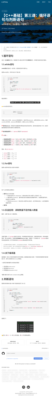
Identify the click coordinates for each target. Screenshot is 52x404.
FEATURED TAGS (5, 367)
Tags (49, 1)
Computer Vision (5, 378)
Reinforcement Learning (18, 381)
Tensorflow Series (5, 374)
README (4, 370)
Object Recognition (29, 374)
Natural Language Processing (40, 374)
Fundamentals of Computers (7, 372)
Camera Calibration (14, 376)
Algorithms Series (14, 374)
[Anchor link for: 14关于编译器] (16, 253)
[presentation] (13, 153)
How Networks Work (45, 376)
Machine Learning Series (12, 370)
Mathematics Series (23, 370)
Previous (13, 342)
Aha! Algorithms (5, 376)
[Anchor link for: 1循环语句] (14, 55)
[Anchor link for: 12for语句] (13, 163)
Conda (41, 372)
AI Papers (22, 374)
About (43, 1)
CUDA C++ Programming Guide (24, 378)
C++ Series (4, 11)
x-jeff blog (4, 2)
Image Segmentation (33, 370)
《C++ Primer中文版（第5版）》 (24, 47)
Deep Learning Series (34, 372)
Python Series (41, 370)
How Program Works (24, 376)
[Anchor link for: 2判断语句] (15, 279)
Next (38, 342)
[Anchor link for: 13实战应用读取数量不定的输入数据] (39, 210)
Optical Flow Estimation (34, 376)
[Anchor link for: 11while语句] (15, 64)
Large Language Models (7, 381)
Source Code (13, 378)
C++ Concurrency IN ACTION (37, 378)
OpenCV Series (18, 372)
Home (38, 1)
